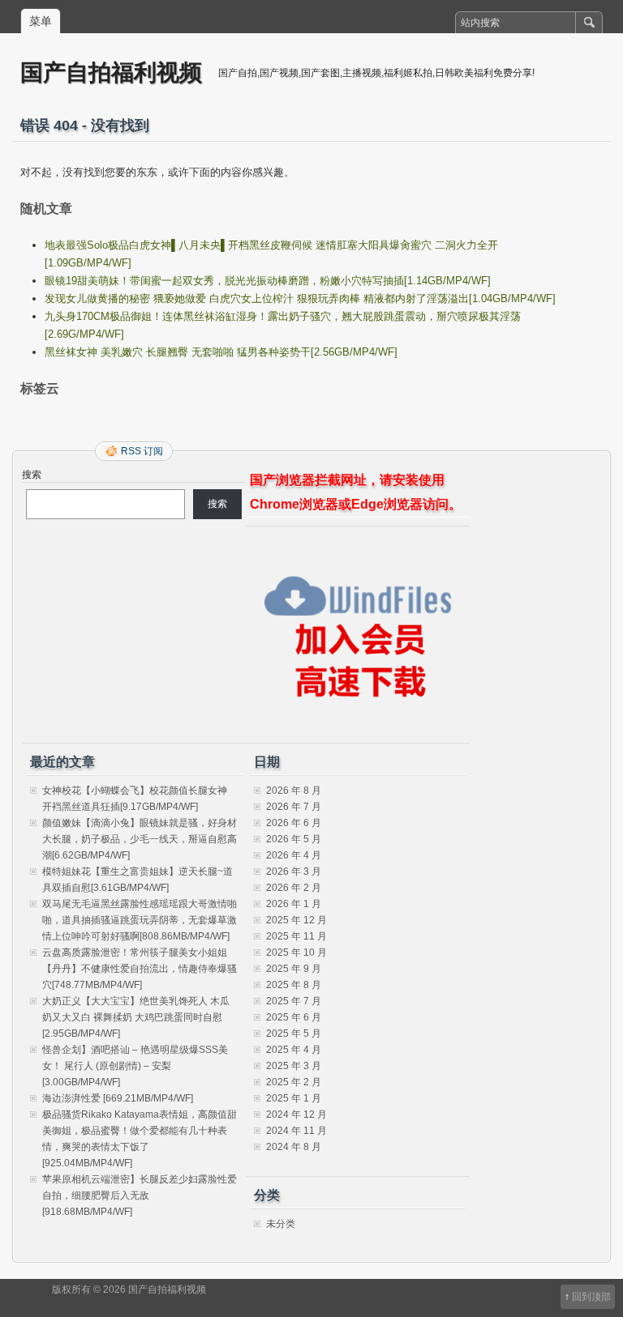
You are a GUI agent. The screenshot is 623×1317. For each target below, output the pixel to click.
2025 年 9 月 (293, 968)
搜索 (31, 474)
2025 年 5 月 (293, 1033)
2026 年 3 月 (293, 871)
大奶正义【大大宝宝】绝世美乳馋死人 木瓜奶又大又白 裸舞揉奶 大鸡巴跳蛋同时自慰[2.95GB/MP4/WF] (136, 1017)
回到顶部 (591, 1296)
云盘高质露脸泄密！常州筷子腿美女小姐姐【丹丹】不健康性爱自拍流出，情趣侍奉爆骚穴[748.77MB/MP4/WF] (139, 969)
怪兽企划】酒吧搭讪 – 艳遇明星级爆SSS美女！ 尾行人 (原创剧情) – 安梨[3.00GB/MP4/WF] (135, 1066)
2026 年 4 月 (293, 855)
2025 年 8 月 (293, 985)
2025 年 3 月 (293, 1066)
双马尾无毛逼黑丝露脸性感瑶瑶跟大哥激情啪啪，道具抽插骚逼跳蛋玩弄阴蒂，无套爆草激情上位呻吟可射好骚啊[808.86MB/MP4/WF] (139, 920)
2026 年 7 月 (293, 806)
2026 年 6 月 (293, 823)
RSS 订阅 (142, 451)
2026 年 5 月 (293, 839)
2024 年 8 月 (293, 1147)
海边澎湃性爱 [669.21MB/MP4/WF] (117, 1098)
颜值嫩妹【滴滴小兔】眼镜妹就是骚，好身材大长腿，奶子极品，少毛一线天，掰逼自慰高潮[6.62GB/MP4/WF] (139, 839)
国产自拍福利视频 (111, 71)
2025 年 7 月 (293, 1001)
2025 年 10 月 (296, 952)
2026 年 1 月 (293, 904)
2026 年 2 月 (293, 887)
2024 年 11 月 (296, 1130)
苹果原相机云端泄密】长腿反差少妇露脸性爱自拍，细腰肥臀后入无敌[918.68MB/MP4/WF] (139, 1195)
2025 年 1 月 (293, 1098)
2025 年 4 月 (293, 1049)
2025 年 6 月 (293, 1017)
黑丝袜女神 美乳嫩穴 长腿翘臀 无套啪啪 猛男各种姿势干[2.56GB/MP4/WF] (221, 352)
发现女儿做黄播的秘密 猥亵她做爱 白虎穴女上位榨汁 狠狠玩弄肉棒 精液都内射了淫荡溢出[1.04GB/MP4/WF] (300, 298)
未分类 (280, 1224)
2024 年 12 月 (296, 1114)
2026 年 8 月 (293, 790)
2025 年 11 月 (296, 936)
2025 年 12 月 (296, 920)
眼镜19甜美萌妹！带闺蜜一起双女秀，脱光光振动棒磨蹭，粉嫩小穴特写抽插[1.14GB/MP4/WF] (268, 281)
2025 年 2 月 (293, 1082)
